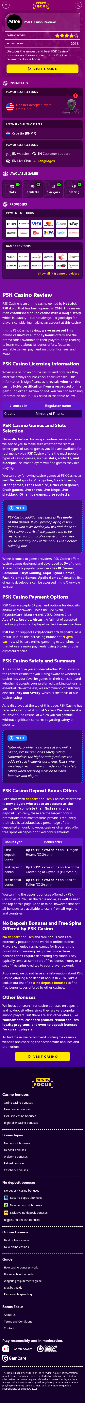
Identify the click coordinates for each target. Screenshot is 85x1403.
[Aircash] (23, 233)
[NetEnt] (11, 257)
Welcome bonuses (16, 1156)
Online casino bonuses (18, 1102)
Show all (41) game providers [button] (58, 273)
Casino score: (16, 35)
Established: (15, 43)
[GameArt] (36, 265)
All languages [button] (44, 161)
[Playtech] (48, 257)
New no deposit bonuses (26, 1205)
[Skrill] (11, 224)
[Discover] (11, 233)
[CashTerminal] (73, 233)
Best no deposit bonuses (26, 1197)
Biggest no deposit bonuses (22, 1220)
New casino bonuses (17, 1109)
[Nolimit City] (23, 257)
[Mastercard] (48, 224)
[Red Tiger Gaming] (48, 265)
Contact (9, 1328)
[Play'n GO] (61, 265)
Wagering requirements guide (23, 1281)
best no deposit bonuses (47, 983)
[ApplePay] (73, 224)
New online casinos (16, 1247)
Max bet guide (13, 1287)
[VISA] (36, 224)
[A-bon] (36, 233)
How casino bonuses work (21, 1267)
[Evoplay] (11, 265)
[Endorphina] (73, 265)
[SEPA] (48, 233)
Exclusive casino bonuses (20, 1116)
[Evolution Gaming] (23, 265)
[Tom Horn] (73, 257)
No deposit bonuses (18, 937)
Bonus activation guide (19, 1274)
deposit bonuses (39, 799)
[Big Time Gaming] (61, 257)
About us (10, 1315)
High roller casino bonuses (21, 1123)
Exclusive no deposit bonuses (29, 1212)
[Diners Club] (61, 224)
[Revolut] (61, 233)
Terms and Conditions (18, 1321)
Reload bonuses (14, 1163)
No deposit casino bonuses (21, 1190)
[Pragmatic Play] (36, 257)
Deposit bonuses (15, 1150)
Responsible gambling (18, 1294)
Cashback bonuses (16, 1170)
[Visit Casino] (14, 22)
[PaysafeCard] (23, 224)
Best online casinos (16, 1240)
